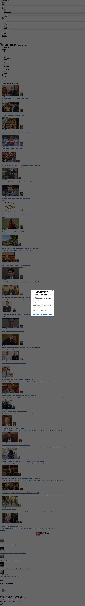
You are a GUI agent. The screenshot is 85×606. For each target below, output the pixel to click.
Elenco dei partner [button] (41, 307)
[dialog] (42, 303)
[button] (42, 302)
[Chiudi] (53, 291)
